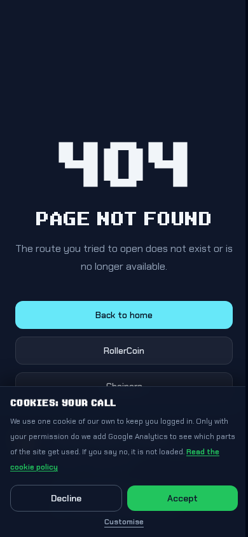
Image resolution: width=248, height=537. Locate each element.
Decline (66, 498)
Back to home (124, 315)
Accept (182, 498)
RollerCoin (124, 350)
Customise (124, 522)
